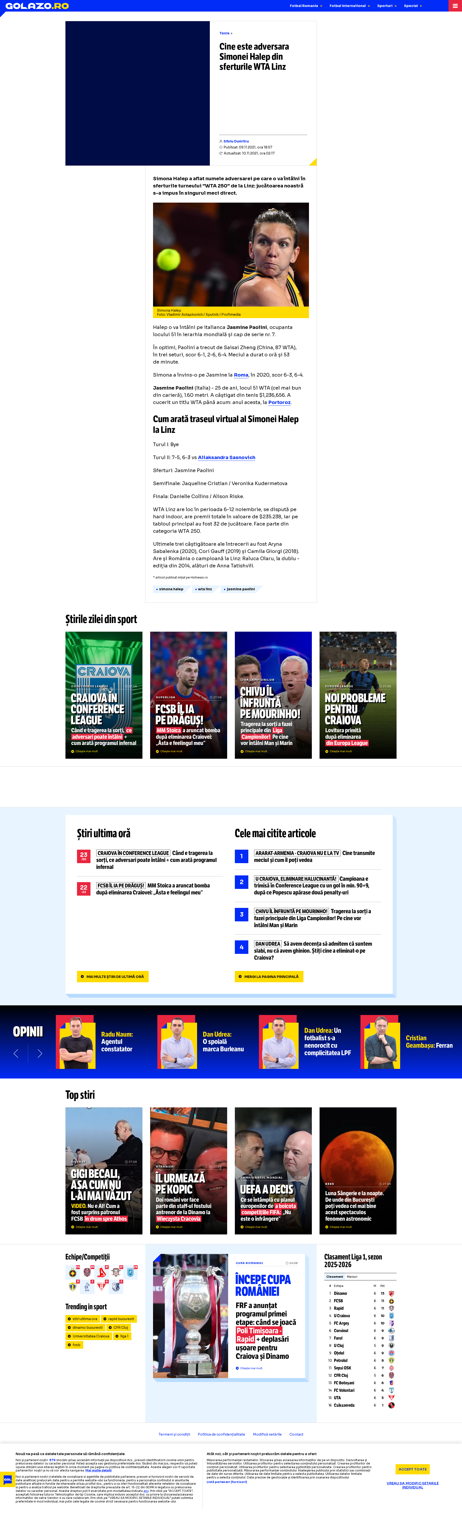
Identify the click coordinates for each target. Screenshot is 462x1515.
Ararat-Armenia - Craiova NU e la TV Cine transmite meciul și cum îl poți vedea (308, 856)
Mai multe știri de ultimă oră (115, 977)
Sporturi (384, 6)
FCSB (338, 1300)
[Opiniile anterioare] (16, 1053)
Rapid (339, 1308)
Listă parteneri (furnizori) (227, 1482)
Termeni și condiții (174, 1434)
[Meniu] (455, 6)
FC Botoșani (344, 1383)
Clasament (334, 1276)
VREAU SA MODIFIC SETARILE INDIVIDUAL (413, 1485)
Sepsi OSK (342, 1368)
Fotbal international (348, 6)
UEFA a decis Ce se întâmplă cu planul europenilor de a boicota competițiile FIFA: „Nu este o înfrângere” (273, 1170)
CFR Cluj (121, 1327)
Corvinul (341, 1330)
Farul (338, 1338)
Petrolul (340, 1360)
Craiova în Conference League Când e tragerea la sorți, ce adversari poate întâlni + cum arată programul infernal (103, 695)
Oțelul (339, 1353)
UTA (337, 1397)
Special (411, 6)
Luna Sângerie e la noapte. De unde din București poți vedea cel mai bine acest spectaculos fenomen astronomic (358, 1170)
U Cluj (339, 1345)
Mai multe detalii (98, 1470)
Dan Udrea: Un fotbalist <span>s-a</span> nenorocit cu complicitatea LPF (309, 1042)
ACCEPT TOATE (413, 1469)
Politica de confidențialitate (221, 1434)
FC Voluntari (344, 1390)
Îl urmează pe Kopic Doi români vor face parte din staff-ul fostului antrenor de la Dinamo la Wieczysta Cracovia (188, 1170)
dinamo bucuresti (88, 1327)
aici (146, 1491)
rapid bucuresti (121, 1319)
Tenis (224, 33)
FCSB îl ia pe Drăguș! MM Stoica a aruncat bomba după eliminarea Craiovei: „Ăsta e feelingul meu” (188, 695)
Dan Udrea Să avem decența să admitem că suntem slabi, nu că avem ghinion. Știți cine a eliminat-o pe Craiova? (308, 951)
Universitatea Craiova (91, 1336)
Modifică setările (267, 1434)
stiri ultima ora (85, 1319)
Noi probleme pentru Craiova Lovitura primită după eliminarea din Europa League (358, 695)
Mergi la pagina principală (271, 977)
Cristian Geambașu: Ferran (411, 1042)
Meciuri (352, 1276)
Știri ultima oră (103, 833)
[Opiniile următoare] (39, 1053)
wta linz (205, 589)
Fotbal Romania (304, 6)
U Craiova (342, 1315)
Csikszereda (344, 1405)
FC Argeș (341, 1323)
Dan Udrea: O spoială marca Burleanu (208, 1042)
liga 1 (124, 1336)
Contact (296, 1434)
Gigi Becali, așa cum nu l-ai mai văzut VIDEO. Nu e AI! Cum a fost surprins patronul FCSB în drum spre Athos (103, 1170)
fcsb (76, 1345)
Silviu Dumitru (236, 141)
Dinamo (340, 1293)
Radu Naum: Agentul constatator (106, 1042)
